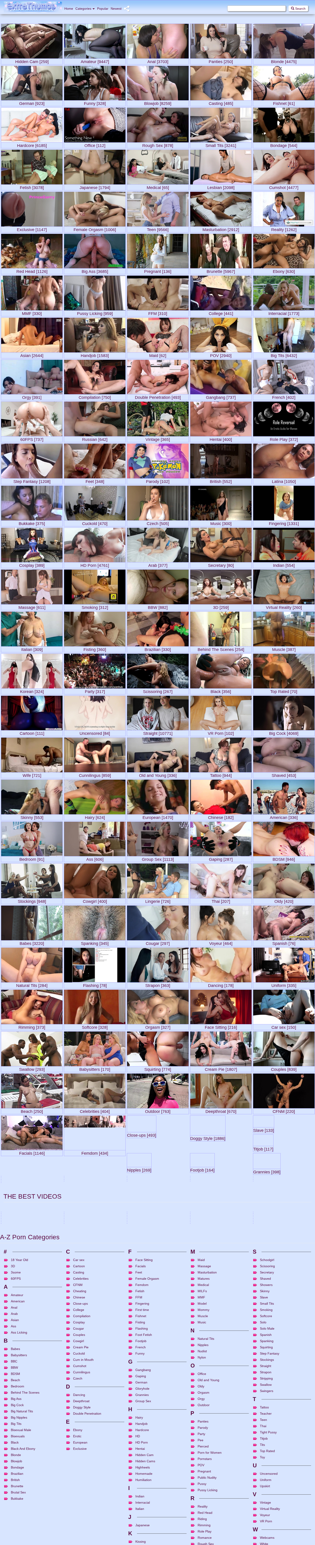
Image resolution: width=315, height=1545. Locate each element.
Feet (138, 1485)
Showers (266, 1497)
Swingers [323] (221, 1236)
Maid (201, 1473)
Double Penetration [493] (158, 396)
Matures (204, 1491)
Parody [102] (157, 480)
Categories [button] (83, 8)
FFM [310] (157, 312)
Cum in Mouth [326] (271, 1338)
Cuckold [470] (94, 522)
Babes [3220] (32, 942)
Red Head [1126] (32, 270)
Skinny (265, 1504)
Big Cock (224, 1407)
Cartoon (79, 1479)
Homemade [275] (206, 1284)
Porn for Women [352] (273, 1311)
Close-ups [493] (157, 1152)
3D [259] (221, 606)
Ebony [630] (284, 270)
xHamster (53, 1401)
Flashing (141, 1541)
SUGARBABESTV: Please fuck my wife (27, 1413)
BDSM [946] (284, 858)
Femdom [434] (94, 1152)
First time (142, 1522)
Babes (82, 1424)
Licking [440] (12, 1331)
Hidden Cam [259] (32, 60)
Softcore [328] (95, 1026)
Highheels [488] (94, 1236)
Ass (13, 1539)
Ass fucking (82, 1407)
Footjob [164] (158, 1194)
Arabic (160, 1407)
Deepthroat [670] (220, 1110)
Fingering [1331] (284, 522)
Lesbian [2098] (221, 186)
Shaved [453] (284, 774)
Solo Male (267, 1541)
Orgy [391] (32, 396)
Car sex (78, 1473)
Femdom (142, 1497)
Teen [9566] (158, 228)
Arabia (151, 1407)
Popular (102, 8)
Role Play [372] (284, 438)
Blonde (91, 1424)
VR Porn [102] (221, 732)
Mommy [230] (265, 1280)
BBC (215, 1407)
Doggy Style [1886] (220, 1152)
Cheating (79, 1504)
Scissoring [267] (157, 690)
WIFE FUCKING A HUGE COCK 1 (275, 1396)
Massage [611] (31, 606)
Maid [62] (157, 354)
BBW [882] (158, 606)
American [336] (284, 816)
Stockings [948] (32, 900)
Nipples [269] (95, 1194)
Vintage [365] (158, 438)
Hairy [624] (95, 816)
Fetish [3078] (32, 186)
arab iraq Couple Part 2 (143, 1396)
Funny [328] (95, 102)
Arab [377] (157, 564)
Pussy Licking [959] (95, 312)
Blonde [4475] (284, 60)
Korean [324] (32, 690)
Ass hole (95, 1407)
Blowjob (22, 1407)
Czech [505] (158, 522)
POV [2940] (221, 354)
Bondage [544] (283, 144)
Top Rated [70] (283, 690)
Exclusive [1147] (32, 228)
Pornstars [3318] (284, 1236)
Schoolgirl (267, 1473)
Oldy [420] (283, 900)
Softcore (266, 1529)
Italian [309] (32, 648)
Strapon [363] (157, 984)
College (78, 1522)
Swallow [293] (32, 1068)
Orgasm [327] (157, 1026)
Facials (140, 1479)
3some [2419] (13, 1360)
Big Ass (274, 1407)
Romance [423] (141, 1334)
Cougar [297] (158, 942)
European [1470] (158, 816)
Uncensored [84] (95, 732)
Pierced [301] (139, 1280)
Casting (78, 1485)
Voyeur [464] (220, 942)
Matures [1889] (78, 1259)
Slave (264, 1510)
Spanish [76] (283, 942)
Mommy (203, 1522)
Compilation (81, 1529)
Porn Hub (53, 1419)
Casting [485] (221, 102)
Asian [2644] (31, 354)
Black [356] (221, 690)
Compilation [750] (95, 396)
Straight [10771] (157, 732)
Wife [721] (32, 774)
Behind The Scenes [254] (221, 648)
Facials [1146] (32, 1152)
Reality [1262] (284, 228)
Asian (282, 1424)
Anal (72, 1407)
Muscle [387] (284, 648)
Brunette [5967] (221, 270)
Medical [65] (158, 186)
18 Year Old (19, 1473)
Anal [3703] (157, 60)
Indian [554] (284, 564)
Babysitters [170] (94, 1068)
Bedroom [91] (31, 858)
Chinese (79, 1510)
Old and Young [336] (158, 774)
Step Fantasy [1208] (32, 480)
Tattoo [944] (221, 774)
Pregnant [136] (157, 270)
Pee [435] (199, 1253)
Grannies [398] (221, 1194)
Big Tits (290, 1424)
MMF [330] (32, 312)
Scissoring (267, 1479)
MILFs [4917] (158, 1236)
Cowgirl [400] (95, 900)
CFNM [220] (284, 1110)
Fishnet (140, 1529)
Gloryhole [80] (284, 1194)
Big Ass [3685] (95, 270)
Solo (263, 1535)
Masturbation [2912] (220, 228)
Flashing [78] (95, 984)
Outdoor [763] (157, 1110)
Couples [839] (284, 1068)
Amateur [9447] (95, 60)
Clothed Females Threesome (210, 1413)
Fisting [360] (94, 648)
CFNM (78, 1497)
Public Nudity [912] (32, 1278)
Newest (116, 8)
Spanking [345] (95, 942)
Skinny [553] (32, 816)
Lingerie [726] (157, 900)
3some (136, 1407)
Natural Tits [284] (32, 984)
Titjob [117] (32, 1194)
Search (300, 8)
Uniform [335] (283, 984)
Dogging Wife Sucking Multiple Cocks (26, 1396)
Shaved (265, 1491)
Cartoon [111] (32, 732)
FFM (138, 1510)
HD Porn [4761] (94, 564)
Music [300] (221, 522)
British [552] (221, 480)
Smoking (266, 1522)
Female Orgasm (147, 1491)
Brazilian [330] (158, 648)
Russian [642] (94, 438)
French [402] (283, 396)
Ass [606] (95, 858)
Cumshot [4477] (283, 186)
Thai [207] (221, 900)
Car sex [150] (283, 1026)
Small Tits (267, 1516)
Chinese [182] (221, 816)
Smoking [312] (95, 606)
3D (13, 1479)
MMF (201, 1510)
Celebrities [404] (95, 1110)
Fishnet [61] (284, 102)
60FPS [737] (31, 438)
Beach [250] (32, 1110)
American (18, 1514)
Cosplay (79, 1535)
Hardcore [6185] (32, 144)
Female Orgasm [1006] (95, 228)
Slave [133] (283, 1152)
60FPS (208, 1424)
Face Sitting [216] (221, 1026)
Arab (144, 1407)
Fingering (142, 1516)
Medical (203, 1497)
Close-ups (80, 1516)
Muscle (203, 1529)
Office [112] (94, 144)
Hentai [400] (221, 438)
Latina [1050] (284, 480)
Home (68, 8)
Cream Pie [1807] (221, 1068)
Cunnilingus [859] (95, 774)
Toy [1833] (73, 1329)
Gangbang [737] (221, 396)
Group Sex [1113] (158, 858)
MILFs (202, 1504)
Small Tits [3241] (220, 144)
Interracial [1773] (283, 312)
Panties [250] (221, 60)
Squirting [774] (157, 1068)
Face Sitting (144, 1473)
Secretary (267, 1485)
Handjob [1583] (95, 354)
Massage (204, 1479)
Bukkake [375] (32, 522)
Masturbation (207, 1485)
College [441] (221, 312)
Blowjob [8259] (157, 102)
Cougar (31, 1407)
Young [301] (138, 1256)
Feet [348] (95, 480)
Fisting (140, 1535)
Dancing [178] (221, 984)
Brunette (153, 1424)
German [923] (32, 102)
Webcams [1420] (205, 1335)
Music (202, 1535)
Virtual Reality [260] (284, 606)
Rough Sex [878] (157, 144)
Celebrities (81, 1491)
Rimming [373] (31, 1026)
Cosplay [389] (32, 564)
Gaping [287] (221, 858)
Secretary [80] (221, 564)
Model (202, 1516)
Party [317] (95, 690)
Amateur (11, 1407)
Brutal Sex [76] (266, 1259)
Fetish (139, 1504)
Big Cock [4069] (283, 732)
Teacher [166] (32, 1236)
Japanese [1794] (95, 186)
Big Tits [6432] (284, 354)
